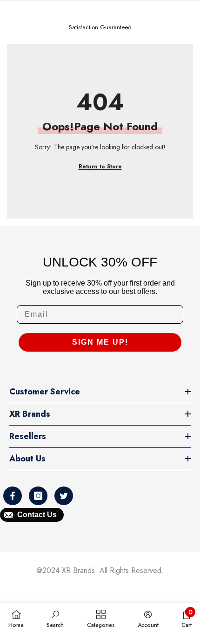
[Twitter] (63, 495)
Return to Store (100, 166)
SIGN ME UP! (100, 342)
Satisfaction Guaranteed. (101, 27)
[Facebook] (12, 495)
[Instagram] (38, 495)
